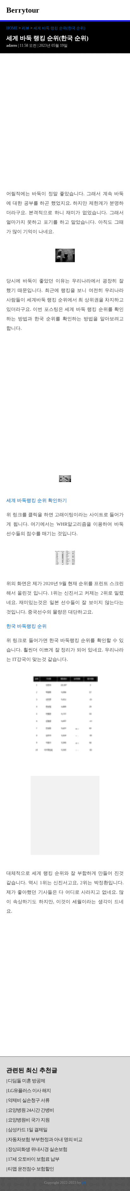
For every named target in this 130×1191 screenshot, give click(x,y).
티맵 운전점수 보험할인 (31, 1168)
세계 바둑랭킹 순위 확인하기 (36, 500)
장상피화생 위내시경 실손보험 (37, 1149)
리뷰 (25, 28)
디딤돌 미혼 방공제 (26, 1080)
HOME (12, 28)
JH (84, 1182)
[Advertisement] (65, 122)
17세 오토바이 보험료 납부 (33, 1159)
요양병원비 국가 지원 (29, 1119)
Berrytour (22, 10)
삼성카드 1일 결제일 (27, 1129)
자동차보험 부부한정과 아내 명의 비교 (45, 1139)
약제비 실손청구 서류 (29, 1100)
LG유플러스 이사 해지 (29, 1090)
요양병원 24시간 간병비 (31, 1110)
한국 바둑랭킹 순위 (26, 626)
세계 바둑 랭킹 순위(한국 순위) (59, 28)
